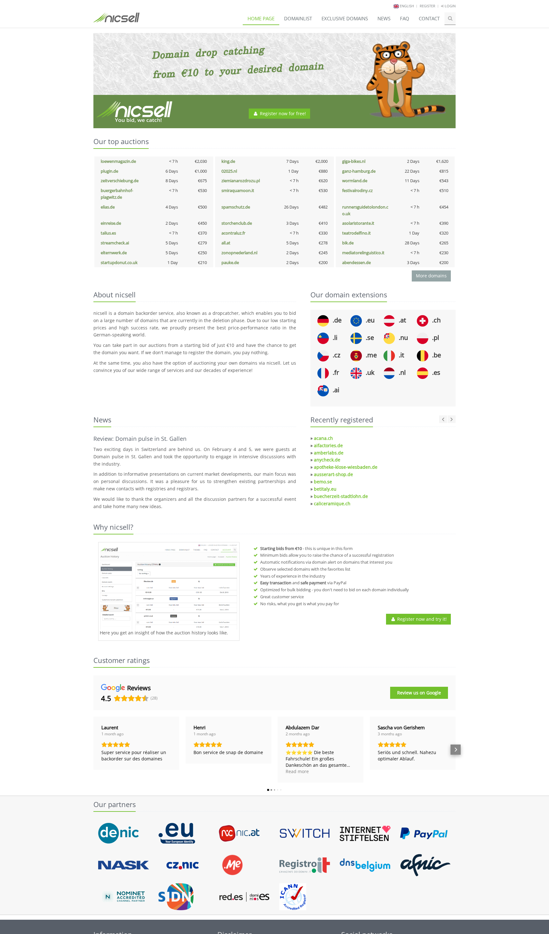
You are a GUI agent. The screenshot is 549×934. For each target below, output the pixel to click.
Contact (429, 18)
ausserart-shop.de (333, 474)
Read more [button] (297, 771)
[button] (93, 750)
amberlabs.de (328, 453)
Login (450, 5)
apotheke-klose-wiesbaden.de (345, 467)
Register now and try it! (421, 619)
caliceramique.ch (332, 503)
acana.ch (323, 438)
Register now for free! (282, 113)
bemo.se (323, 482)
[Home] (116, 20)
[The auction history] (169, 587)
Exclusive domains (345, 18)
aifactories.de (328, 445)
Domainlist (298, 18)
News (383, 18)
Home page (260, 18)
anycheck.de (327, 460)
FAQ (404, 18)
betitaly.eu (325, 489)
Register (427, 5)
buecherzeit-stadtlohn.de (341, 496)
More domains (431, 276)
